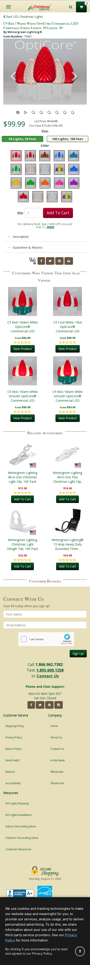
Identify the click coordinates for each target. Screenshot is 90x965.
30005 (50, 227)
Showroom (57, 783)
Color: (45, 145)
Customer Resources (18, 849)
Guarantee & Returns (27, 247)
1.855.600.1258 (50, 670)
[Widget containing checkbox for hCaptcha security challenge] (46, 639)
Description (20, 237)
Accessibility (13, 783)
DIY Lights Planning (17, 803)
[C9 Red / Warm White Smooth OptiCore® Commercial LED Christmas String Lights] (22, 370)
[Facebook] (41, 261)
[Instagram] (58, 705)
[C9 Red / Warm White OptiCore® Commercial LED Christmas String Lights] (22, 301)
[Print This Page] (68, 261)
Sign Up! (78, 653)
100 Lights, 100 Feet (67, 139)
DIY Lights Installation (18, 815)
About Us (56, 737)
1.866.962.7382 (49, 664)
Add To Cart (58, 212)
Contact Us (48, 675)
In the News (57, 760)
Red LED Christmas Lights (24, 17)
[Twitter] (50, 261)
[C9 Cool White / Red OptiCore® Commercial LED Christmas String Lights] (67, 301)
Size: (45, 131)
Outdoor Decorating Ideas (21, 838)
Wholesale (56, 772)
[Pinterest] (59, 261)
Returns (10, 772)
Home (54, 726)
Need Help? (12, 760)
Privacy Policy (13, 737)
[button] (75, 77)
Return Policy (13, 749)
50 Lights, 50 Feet (22, 139)
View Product (22, 349)
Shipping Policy (14, 726)
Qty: (20, 213)
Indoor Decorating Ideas (20, 826)
